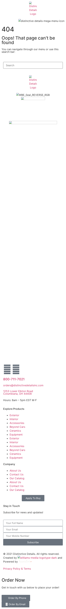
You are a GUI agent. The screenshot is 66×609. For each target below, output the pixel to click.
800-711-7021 (14, 379)
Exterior (14, 415)
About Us (15, 470)
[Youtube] (16, 369)
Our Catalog (17, 478)
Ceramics (15, 430)
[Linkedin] (7, 369)
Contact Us (16, 474)
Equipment (16, 434)
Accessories (17, 423)
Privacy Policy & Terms (17, 568)
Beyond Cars (17, 426)
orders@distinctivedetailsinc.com (23, 385)
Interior (14, 419)
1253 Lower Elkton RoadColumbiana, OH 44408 (18, 392)
